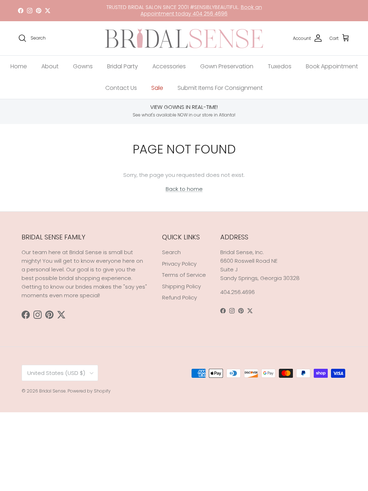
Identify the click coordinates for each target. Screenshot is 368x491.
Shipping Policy (181, 286)
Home (18, 66)
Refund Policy (179, 297)
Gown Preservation (226, 66)
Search (171, 252)
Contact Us (121, 88)
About (50, 66)
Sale (157, 88)
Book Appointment (332, 66)
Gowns (83, 66)
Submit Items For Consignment (220, 88)
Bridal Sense (52, 391)
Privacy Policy (179, 263)
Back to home (184, 189)
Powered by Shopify (89, 391)
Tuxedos (279, 66)
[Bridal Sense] (184, 38)
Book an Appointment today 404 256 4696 (201, 10)
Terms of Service (184, 275)
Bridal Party (122, 66)
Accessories (169, 66)
